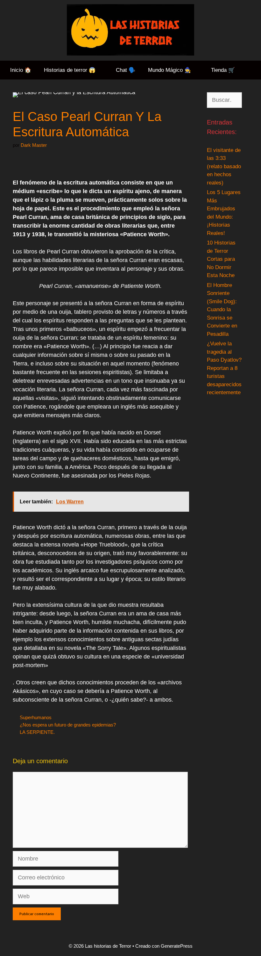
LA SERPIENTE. (37, 732)
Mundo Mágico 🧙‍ (169, 70)
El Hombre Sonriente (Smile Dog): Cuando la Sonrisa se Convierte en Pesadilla (222, 309)
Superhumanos (36, 717)
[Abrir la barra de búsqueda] (251, 70)
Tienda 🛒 (223, 70)
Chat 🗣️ (125, 70)
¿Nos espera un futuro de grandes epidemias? (68, 724)
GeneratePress (177, 946)
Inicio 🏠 (20, 70)
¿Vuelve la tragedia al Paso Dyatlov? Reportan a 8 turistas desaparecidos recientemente (224, 368)
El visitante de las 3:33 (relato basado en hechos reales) (224, 166)
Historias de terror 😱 (69, 70)
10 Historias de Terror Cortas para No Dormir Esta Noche (221, 259)
